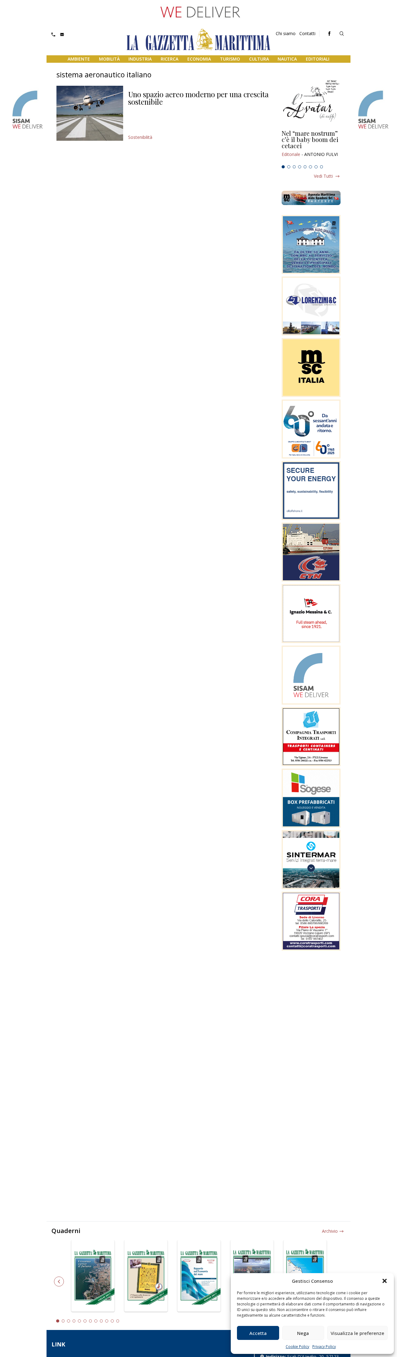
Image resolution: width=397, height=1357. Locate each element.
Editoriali (317, 59)
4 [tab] (299, 166)
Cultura (259, 59)
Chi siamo (286, 33)
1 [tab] (283, 166)
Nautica (287, 59)
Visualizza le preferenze (357, 1333)
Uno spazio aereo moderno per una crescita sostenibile (198, 98)
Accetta (258, 1333)
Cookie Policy (297, 1346)
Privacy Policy (324, 1346)
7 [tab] (316, 166)
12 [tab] (117, 1321)
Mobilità (109, 59)
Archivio (330, 1231)
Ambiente (79, 59)
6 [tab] (310, 166)
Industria (140, 59)
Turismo (230, 59)
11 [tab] (112, 1321)
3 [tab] (294, 166)
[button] (384, 1281)
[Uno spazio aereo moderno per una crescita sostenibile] (89, 113)
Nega (303, 1333)
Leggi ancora (311, 146)
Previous (59, 1281)
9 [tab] (101, 1321)
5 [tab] (305, 166)
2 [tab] (288, 166)
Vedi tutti (323, 176)
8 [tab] (321, 166)
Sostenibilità (140, 137)
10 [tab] (106, 1321)
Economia (199, 59)
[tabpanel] (311, 146)
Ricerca (169, 59)
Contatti (307, 33)
